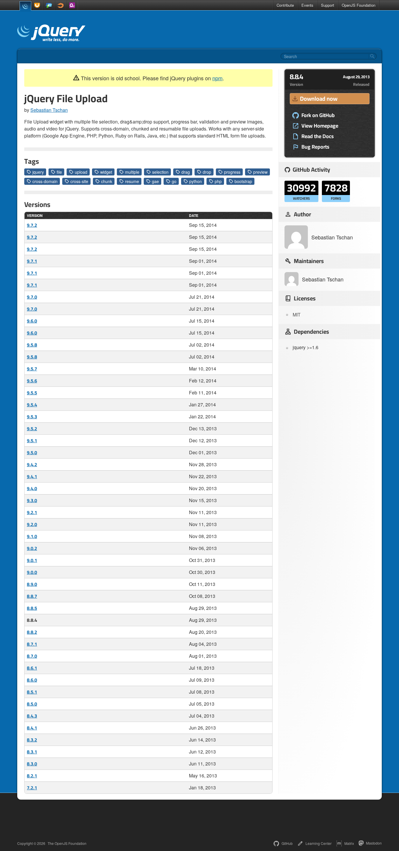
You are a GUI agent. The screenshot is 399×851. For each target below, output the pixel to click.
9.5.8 (32, 344)
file (59, 172)
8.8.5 (32, 608)
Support (327, 5)
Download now (318, 98)
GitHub (287, 843)
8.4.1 (32, 727)
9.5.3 (32, 416)
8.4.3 (32, 715)
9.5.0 (32, 452)
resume (132, 181)
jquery (38, 172)
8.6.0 (32, 680)
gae (155, 181)
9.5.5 (32, 392)
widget (106, 172)
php (218, 181)
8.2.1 (32, 775)
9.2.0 (32, 524)
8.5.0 (32, 703)
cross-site (79, 181)
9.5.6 (32, 380)
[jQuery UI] (37, 5)
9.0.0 (32, 572)
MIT (297, 314)
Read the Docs (317, 136)
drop (207, 172)
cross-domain (45, 181)
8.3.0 (32, 763)
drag (185, 172)
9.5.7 (32, 368)
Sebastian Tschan (49, 110)
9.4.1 (32, 476)
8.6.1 (32, 668)
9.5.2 (32, 428)
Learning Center (319, 843)
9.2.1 (32, 512)
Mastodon (374, 842)
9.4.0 (32, 488)
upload (81, 172)
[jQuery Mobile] (49, 5)
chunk (106, 181)
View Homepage (319, 126)
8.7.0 (32, 656)
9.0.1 (32, 560)
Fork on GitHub (318, 115)
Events (307, 5)
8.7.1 (32, 644)
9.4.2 (32, 464)
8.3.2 (32, 739)
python (195, 181)
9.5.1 (32, 440)
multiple (132, 172)
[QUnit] (72, 5)
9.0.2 (32, 548)
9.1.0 (32, 536)
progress (232, 172)
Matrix (349, 843)
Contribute (285, 5)
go (174, 181)
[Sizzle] (60, 5)
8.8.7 (32, 596)
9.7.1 (32, 261)
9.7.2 (32, 225)
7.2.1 (32, 787)
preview (260, 172)
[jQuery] (25, 6)
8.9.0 (32, 584)
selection (160, 172)
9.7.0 (32, 297)
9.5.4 (32, 404)
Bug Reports (315, 147)
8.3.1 (32, 751)
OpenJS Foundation (358, 5)
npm (217, 78)
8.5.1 (32, 692)
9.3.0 (32, 500)
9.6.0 (32, 320)
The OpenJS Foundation (67, 843)
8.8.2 (32, 632)
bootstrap (243, 181)
